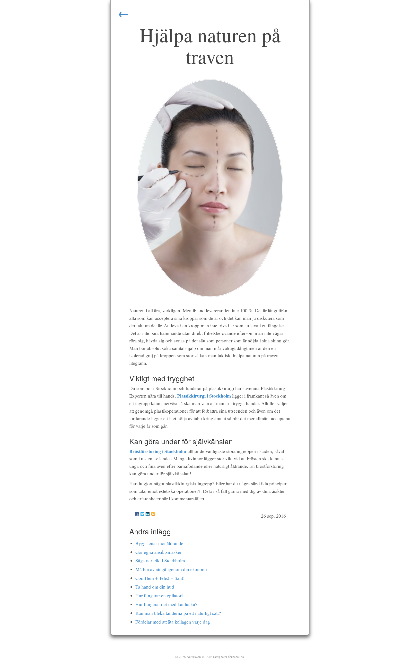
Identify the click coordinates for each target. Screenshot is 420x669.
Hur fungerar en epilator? (159, 595)
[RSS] (153, 514)
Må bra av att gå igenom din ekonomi (171, 569)
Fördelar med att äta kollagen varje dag (172, 622)
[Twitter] (142, 514)
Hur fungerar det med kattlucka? (166, 604)
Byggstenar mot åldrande (159, 543)
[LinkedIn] (147, 514)
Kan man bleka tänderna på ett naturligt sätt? (178, 613)
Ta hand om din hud (154, 587)
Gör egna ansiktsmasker (158, 552)
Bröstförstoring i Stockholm (157, 451)
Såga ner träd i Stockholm (160, 560)
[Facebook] (137, 514)
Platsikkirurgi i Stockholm (204, 395)
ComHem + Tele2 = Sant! (159, 578)
